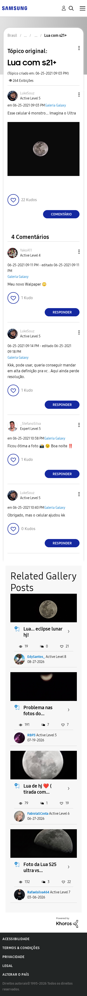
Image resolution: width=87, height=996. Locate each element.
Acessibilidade (15, 939)
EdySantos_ (36, 657)
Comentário (61, 214)
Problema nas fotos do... (37, 710)
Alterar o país (15, 975)
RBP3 (31, 735)
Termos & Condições (21, 948)
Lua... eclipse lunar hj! (42, 632)
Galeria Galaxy (55, 105)
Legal (7, 966)
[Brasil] (14, 8)
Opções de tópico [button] (71, 48)
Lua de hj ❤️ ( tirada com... (37, 789)
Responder (62, 312)
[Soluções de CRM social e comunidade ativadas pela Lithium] (67, 922)
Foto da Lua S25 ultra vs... (40, 867)
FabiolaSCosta (37, 814)
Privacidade (13, 957)
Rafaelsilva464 (38, 892)
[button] (71, 94)
